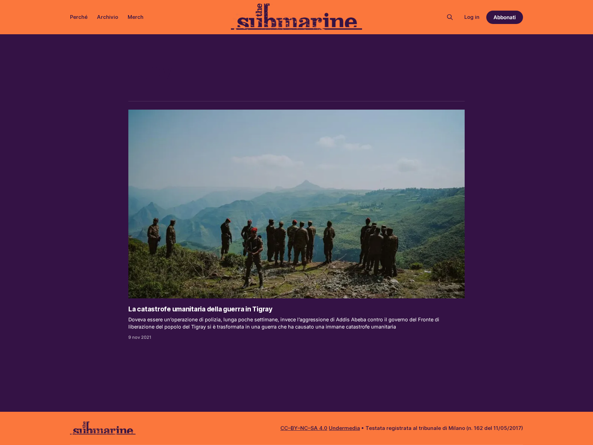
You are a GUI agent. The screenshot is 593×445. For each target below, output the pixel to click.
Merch (135, 17)
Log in (471, 17)
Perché (79, 17)
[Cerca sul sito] (449, 17)
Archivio (107, 17)
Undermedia (344, 428)
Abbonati (504, 17)
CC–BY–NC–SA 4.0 (303, 428)
